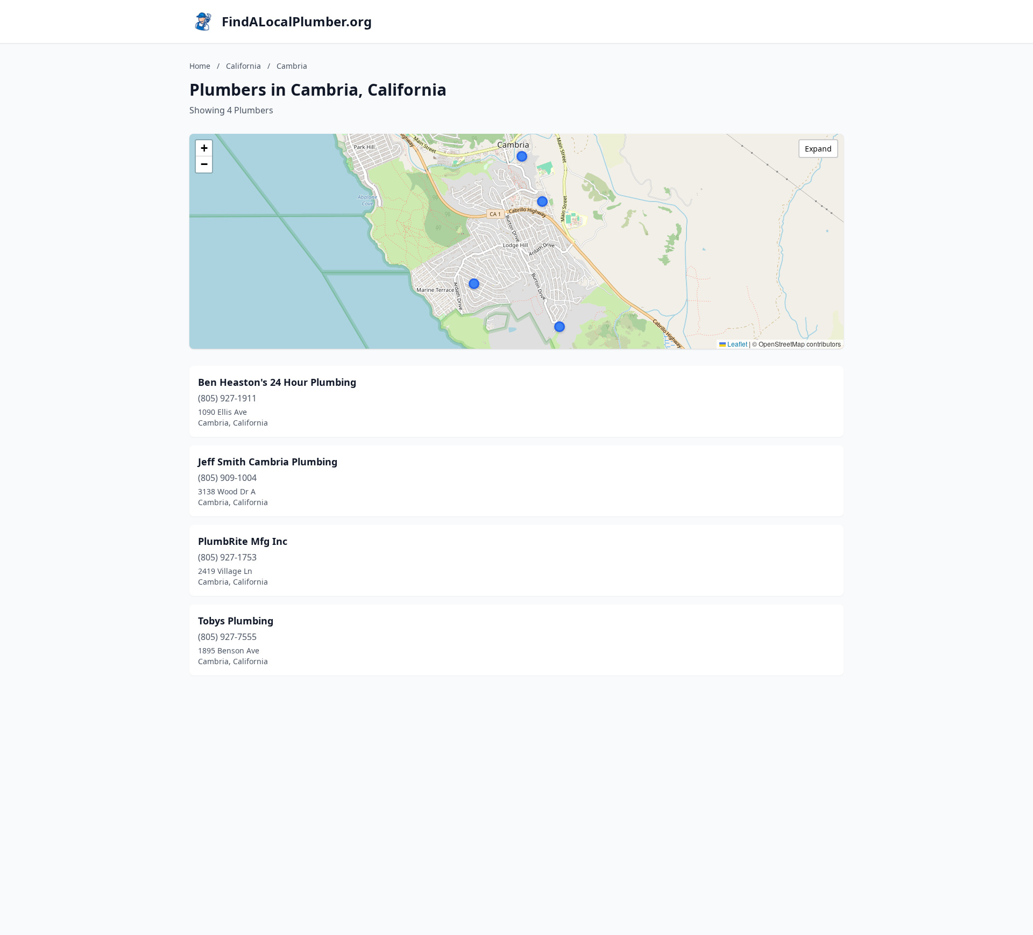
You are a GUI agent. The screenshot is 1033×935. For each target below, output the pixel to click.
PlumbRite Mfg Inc (242, 541)
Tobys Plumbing (235, 620)
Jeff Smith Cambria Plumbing (267, 461)
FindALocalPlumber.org (297, 21)
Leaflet (736, 343)
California (243, 66)
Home (199, 66)
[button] (559, 326)
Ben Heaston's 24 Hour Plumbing (277, 382)
